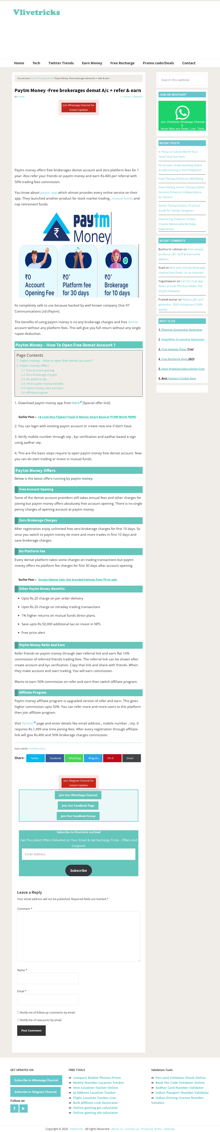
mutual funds (122, 198)
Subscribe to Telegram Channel (35, 1092)
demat (133, 322)
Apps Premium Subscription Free (183, 369)
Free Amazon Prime (174, 349)
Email (21, 991)
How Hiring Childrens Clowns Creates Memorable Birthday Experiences (177, 224)
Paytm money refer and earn (44, 388)
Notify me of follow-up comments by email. (47, 1012)
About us (117, 1129)
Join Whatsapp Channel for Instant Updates (78, 107)
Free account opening (40, 370)
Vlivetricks (36, 12)
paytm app (48, 192)
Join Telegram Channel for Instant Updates (79, 783)
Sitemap (169, 1129)
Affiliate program (37, 392)
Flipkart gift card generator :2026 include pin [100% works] (180, 304)
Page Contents (29, 355)
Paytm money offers (34, 365)
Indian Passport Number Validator (182, 1093)
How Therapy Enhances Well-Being (180, 179)
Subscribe (78, 870)
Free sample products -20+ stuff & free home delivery (180, 254)
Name (22, 970)
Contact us (132, 1129)
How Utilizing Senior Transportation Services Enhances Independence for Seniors (181, 192)
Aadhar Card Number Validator (180, 1088)
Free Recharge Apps (174, 359)
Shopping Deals (37, 748)
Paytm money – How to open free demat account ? (56, 360)
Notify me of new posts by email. (41, 1020)
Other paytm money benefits (44, 384)
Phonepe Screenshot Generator (181, 330)
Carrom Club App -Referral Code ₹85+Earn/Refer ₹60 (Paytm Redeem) (181, 286)
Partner (28, 723)
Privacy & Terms (151, 1129)
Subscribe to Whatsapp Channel (36, 1080)
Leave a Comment (133, 96)
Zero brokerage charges (41, 375)
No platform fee (36, 379)
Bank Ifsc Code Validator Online (180, 1083)
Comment (24, 909)
